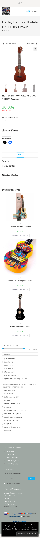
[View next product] (36, 43)
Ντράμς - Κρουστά (11, 420)
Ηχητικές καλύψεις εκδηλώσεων (15, 379)
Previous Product (11, 43)
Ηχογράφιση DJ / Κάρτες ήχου (14, 410)
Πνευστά (8, 430)
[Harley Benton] (10, 130)
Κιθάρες (8, 424)
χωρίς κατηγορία (10, 359)
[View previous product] (3, 43)
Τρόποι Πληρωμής (11, 464)
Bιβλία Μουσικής (11, 397)
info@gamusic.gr (10, 504)
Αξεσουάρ (9, 394)
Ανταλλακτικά (9, 369)
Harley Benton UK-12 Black (20, 326)
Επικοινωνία (10, 451)
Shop (7, 30)
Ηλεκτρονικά (9, 372)
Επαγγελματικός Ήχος (12, 404)
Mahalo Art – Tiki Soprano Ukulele (20, 281)
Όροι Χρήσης (10, 454)
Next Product (30, 43)
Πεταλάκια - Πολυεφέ (12, 414)
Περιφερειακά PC (10, 390)
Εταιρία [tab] (20, 155)
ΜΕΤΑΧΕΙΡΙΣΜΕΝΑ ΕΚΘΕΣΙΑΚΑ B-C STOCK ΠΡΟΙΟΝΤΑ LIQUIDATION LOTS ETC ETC (19, 386)
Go (31, 478)
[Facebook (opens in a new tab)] (19, 3)
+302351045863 (9, 501)
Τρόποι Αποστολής (12, 457)
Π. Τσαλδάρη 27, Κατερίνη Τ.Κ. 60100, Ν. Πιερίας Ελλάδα (13, 495)
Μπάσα (7, 407)
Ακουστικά (8, 365)
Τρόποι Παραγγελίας (12, 461)
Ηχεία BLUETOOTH (11, 375)
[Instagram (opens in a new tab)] (21, 3)
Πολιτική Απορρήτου (30, 530)
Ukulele (12, 120)
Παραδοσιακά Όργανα (13, 417)
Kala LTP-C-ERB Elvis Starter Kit (20, 226)
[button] (35, 49)
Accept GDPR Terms (13, 483)
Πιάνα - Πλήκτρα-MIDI (12, 427)
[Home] (2, 30)
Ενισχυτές (8, 400)
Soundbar (8, 362)
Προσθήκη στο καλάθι (20, 235)
